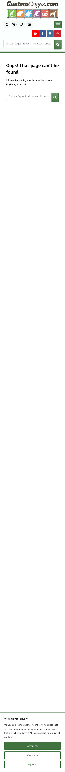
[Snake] (45, 13)
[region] (32, 742)
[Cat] (20, 13)
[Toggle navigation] (58, 24)
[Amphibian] (28, 13)
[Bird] (37, 13)
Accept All (32, 745)
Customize (32, 755)
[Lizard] (11, 13)
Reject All (32, 764)
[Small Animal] (54, 13)
